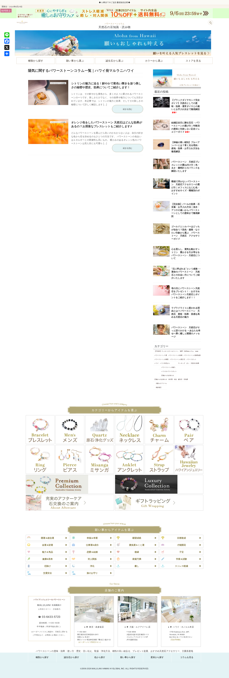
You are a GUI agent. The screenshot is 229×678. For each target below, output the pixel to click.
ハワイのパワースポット (169, 371)
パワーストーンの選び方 (177, 359)
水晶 (175, 379)
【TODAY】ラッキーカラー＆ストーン (166, 351)
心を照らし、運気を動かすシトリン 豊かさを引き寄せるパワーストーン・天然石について (185, 253)
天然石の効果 (195, 363)
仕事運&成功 (92, 544)
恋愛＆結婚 (92, 551)
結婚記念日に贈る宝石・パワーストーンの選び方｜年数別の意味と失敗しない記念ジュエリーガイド (185, 127)
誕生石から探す (71, 657)
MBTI (181, 351)
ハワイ (156, 363)
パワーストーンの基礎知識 (192, 355)
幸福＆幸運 (92, 537)
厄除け (47, 565)
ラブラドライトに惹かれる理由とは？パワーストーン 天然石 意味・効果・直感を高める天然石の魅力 (185, 312)
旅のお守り (92, 572)
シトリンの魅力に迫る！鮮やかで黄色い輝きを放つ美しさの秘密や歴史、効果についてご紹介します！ (106, 85)
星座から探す (157, 657)
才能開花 (181, 544)
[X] (7, 47)
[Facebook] (7, 41)
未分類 (170, 379)
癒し (137, 565)
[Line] (7, 35)
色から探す (99, 657)
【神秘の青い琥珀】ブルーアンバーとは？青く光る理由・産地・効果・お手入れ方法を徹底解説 (185, 147)
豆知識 (186, 379)
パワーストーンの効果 (175, 355)
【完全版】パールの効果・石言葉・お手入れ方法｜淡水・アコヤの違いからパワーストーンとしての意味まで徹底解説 (185, 210)
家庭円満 (136, 558)
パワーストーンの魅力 (168, 367)
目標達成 (181, 537)
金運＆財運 (47, 544)
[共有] (7, 54)
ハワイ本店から (165, 363)
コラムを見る (186, 657)
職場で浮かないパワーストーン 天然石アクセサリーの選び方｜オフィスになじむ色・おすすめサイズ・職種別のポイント (185, 187)
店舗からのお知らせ (167, 375)
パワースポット (191, 359)
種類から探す (42, 657)
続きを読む (127, 109)
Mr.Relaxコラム (189, 351)
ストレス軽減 (181, 565)
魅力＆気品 (47, 551)
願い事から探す (128, 657)
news (196, 351)
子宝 (181, 551)
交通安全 (47, 572)
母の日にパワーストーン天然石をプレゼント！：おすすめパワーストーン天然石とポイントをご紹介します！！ (185, 293)
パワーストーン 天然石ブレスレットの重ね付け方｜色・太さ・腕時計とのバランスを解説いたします (185, 166)
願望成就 (136, 537)
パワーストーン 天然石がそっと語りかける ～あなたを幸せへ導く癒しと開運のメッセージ (185, 332)
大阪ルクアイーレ (161, 383)
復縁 (137, 551)
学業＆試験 (181, 558)
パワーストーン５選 (160, 355)
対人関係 (92, 558)
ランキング (181, 363)
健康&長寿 (47, 558)
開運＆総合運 (47, 537)
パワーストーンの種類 (161, 359)
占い (187, 363)
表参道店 (158, 387)
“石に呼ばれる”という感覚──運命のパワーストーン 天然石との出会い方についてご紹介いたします (186, 273)
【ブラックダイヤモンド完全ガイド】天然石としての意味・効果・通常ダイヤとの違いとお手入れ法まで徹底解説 (185, 105)
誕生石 (180, 379)
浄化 (92, 565)
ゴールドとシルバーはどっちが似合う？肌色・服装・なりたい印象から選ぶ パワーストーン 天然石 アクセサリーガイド (185, 232)
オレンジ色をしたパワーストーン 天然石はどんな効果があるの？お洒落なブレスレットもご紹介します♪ (106, 124)
